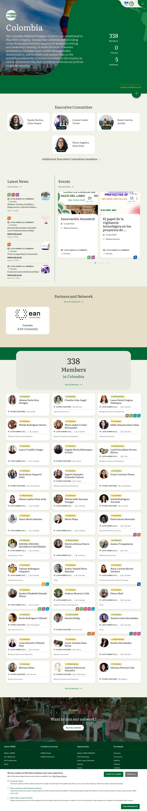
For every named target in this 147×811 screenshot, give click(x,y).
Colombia (13, 201)
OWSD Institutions (47, 757)
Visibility (117, 768)
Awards (80, 764)
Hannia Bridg (72, 618)
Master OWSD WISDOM (86, 753)
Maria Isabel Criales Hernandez (76, 426)
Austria (78, 650)
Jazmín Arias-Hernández (124, 618)
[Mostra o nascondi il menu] (142, 3)
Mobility (117, 760)
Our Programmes (10, 760)
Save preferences (130, 806)
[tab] (95, 262)
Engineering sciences (106, 436)
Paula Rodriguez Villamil (33, 618)
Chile (125, 456)
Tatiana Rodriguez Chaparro (29, 570)
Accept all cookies (113, 774)
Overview (117, 753)
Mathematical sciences (107, 555)
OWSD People (46, 753)
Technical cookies (16, 781)
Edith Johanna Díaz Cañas (124, 424)
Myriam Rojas (26, 667)
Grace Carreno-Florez (122, 474)
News (6, 764)
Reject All (131, 774)
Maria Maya (71, 519)
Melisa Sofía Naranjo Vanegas (76, 500)
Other (56, 580)
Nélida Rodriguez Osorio (32, 424)
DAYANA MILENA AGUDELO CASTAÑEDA (32, 545)
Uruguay (35, 432)
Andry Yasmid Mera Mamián (76, 570)
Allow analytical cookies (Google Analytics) (26, 788)
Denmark (79, 407)
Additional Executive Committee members (69, 159)
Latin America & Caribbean (22, 199)
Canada (32, 412)
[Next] (108, 263)
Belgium (124, 679)
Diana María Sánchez (30, 519)
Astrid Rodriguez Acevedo (120, 500)
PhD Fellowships (83, 757)
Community (118, 757)
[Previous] (90, 263)
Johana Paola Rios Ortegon (29, 401)
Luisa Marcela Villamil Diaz (31, 644)
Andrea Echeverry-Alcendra (75, 669)
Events (79, 768)
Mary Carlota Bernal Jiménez (121, 570)
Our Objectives (9, 757)
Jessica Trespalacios (121, 543)
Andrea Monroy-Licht (77, 593)
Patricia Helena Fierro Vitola (77, 545)
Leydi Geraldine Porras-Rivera (123, 451)
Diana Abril (116, 593)
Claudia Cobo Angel (75, 400)
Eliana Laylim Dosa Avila (32, 499)
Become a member (73, 728)
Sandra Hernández (120, 642)
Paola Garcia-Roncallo (122, 519)
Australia (124, 506)
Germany (79, 630)
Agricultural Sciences (61, 412)
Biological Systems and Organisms (111, 412)
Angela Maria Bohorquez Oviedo (78, 451)
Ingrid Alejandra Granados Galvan (74, 475)
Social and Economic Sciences (110, 531)
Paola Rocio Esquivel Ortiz (30, 475)
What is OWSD (9, 753)
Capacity (117, 764)
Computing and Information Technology (114, 580)
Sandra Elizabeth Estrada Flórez (33, 594)
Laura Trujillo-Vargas (31, 449)
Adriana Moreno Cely (122, 667)
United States (35, 486)
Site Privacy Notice (59, 776)
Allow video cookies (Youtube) (21, 798)
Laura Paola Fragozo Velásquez (121, 401)
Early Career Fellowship (85, 760)
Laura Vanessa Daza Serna (76, 644)
